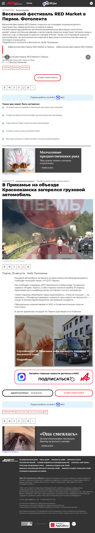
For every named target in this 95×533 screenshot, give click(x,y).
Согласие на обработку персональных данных (37, 503)
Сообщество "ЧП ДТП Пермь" (13, 261)
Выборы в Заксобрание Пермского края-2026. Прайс (39, 468)
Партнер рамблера (41, 523)
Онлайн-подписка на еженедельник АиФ (53, 462)
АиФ (6, 62)
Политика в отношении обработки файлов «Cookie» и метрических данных (48, 507)
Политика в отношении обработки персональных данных (41, 505)
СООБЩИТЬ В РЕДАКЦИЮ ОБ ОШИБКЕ (32, 471)
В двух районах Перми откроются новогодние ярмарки (27, 123)
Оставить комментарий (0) (47, 77)
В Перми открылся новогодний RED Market (23, 131)
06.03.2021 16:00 (8, 10)
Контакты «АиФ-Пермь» (80, 462)
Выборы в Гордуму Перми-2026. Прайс (76, 468)
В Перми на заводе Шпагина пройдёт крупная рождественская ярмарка (34, 115)
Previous (7, 57)
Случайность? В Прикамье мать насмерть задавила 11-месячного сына (53, 353)
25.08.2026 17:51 (8, 181)
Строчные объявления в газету (31, 465)
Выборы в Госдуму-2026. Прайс (58, 465)
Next (88, 57)
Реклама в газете (74, 460)
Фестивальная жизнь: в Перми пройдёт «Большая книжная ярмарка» (33, 139)
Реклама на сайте (58, 460)
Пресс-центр (44, 460)
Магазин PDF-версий (27, 462)
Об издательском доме (28, 460)
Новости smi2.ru (10, 173)
